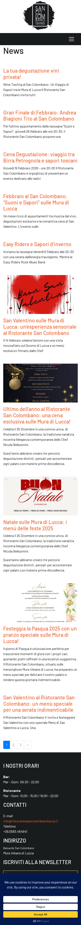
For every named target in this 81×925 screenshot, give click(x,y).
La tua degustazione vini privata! (31, 73)
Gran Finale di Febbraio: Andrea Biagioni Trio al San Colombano (39, 115)
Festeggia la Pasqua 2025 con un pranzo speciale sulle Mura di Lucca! (40, 634)
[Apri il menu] (71, 39)
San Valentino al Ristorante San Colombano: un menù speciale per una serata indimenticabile (39, 703)
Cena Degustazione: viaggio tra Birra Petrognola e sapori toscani (40, 157)
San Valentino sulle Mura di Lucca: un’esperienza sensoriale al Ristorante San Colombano (39, 326)
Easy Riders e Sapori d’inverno (37, 244)
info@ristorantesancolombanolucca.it (30, 821)
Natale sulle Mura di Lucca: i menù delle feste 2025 (35, 525)
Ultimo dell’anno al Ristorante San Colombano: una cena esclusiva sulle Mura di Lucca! (36, 415)
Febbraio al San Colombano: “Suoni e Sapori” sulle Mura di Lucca (36, 202)
